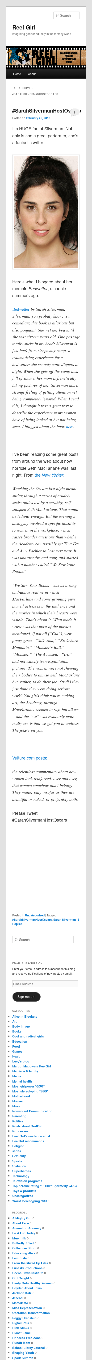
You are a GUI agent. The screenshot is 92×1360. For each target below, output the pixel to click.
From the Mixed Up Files (30, 1263)
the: (49, 475)
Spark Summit (22, 1358)
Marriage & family (25, 1071)
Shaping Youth (23, 1352)
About (32, 74)
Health (16, 1056)
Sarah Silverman (64, 919)
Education (19, 1041)
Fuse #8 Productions (27, 1268)
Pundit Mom (21, 1342)
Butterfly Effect (23, 1243)
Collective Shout (24, 1248)
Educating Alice (23, 1253)
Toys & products (24, 1190)
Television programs (27, 1181)
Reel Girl (24, 27)
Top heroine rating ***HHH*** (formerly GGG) (44, 1186)
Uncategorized (35, 915)
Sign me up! (26, 997)
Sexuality (19, 1156)
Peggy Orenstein (24, 1318)
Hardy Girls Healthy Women (32, 1283)
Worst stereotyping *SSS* (31, 1201)
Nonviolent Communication (32, 1111)
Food (16, 1046)
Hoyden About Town (27, 1288)
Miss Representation (27, 1307)
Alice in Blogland (25, 1016)
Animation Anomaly (26, 1228)
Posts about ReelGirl (27, 1126)
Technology (20, 1176)
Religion (18, 1146)
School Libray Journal (28, 1347)
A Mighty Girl (22, 1218)
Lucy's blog (20, 1061)
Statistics (19, 1166)
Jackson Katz (22, 1293)
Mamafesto (20, 1303)
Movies (17, 1101)
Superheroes (21, 1171)
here (69, 426)
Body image (21, 1026)
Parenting (19, 1116)
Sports (17, 1161)
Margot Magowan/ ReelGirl (31, 1066)
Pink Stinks (20, 1328)
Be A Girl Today (23, 1233)
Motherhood (21, 1096)
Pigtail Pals (20, 1323)
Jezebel (17, 1298)
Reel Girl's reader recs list (31, 1136)
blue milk (19, 1238)
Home (17, 74)
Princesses (20, 1131)
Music (16, 1106)
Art (14, 1021)
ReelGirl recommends (28, 1141)
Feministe (19, 1258)
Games (17, 1051)
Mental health (22, 1081)
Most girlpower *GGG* (28, 1086)
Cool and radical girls (28, 1036)
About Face (20, 1223)
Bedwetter (20, 309)
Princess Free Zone (26, 1337)
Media (16, 1076)
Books (16, 1031)
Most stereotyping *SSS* (30, 1091)
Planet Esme (21, 1333)
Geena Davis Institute (27, 1273)
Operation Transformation (31, 1312)
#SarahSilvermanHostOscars (46, 110)
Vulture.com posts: (29, 758)
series (16, 1151)
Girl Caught (20, 1278)
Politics (17, 1121)
